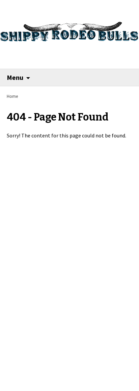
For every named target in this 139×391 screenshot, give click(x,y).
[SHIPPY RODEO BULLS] (69, 28)
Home (12, 96)
